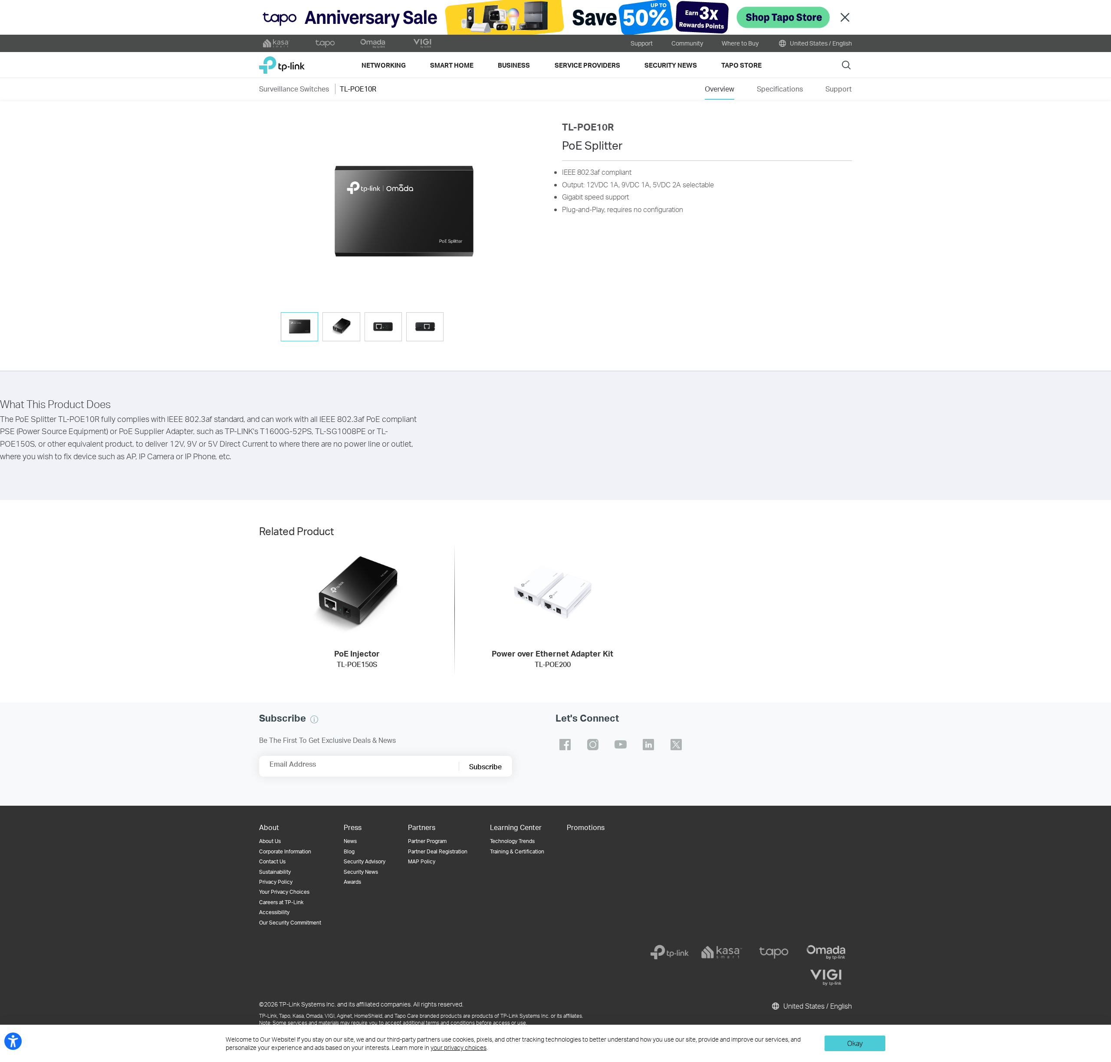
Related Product (296, 531)
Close (845, 17)
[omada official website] (373, 43)
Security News (361, 872)
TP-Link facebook (565, 744)
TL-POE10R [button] (358, 88)
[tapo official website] (325, 43)
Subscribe (485, 766)
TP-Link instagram (592, 744)
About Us (270, 841)
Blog (349, 851)
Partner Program (427, 841)
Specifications (780, 88)
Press (353, 827)
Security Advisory (364, 861)
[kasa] (722, 952)
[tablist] (404, 327)
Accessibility (274, 912)
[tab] (299, 326)
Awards (352, 882)
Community (687, 43)
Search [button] (846, 64)
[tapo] (774, 952)
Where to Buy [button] (740, 43)
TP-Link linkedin (648, 744)
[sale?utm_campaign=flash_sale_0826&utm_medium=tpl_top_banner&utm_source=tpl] (555, 17)
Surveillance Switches (294, 88)
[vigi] (826, 977)
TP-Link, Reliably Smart (282, 61)
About (269, 827)
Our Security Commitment (290, 922)
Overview (719, 88)
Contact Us (272, 861)
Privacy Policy (276, 882)
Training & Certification (517, 851)
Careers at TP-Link (281, 902)
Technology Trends (512, 841)
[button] (404, 213)
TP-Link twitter (676, 744)
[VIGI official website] (422, 43)
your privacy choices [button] (458, 1047)
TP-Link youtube (620, 744)
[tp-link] (670, 952)
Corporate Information (285, 851)
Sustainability (275, 872)
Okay (855, 1043)
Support (642, 43)
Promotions (586, 827)
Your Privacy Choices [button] (284, 892)
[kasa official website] (276, 43)
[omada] (826, 952)
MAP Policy (421, 861)
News (350, 841)
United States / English (820, 43)
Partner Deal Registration (437, 851)
